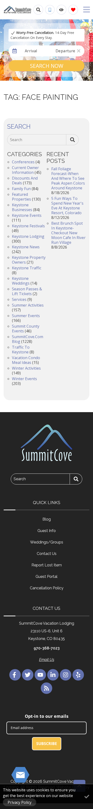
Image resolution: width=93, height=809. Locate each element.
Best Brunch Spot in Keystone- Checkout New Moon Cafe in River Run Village (68, 233)
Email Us (46, 659)
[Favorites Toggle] (73, 10)
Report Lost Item (46, 565)
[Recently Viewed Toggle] (61, 10)
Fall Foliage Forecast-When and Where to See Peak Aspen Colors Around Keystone (68, 178)
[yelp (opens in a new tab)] (78, 675)
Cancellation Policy (46, 588)
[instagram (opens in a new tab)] (65, 675)
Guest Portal (46, 576)
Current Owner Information (25, 170)
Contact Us (47, 553)
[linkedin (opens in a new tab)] (53, 675)
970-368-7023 (47, 648)
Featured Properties (21, 197)
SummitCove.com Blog (27, 339)
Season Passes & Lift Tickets (27, 291)
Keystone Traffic (26, 268)
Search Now (46, 65)
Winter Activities (26, 368)
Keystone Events (26, 215)
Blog (46, 519)
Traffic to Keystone (21, 350)
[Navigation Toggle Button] (86, 9)
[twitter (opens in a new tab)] (27, 675)
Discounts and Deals (25, 181)
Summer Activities (28, 305)
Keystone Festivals (28, 226)
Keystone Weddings (21, 281)
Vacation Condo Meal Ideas (26, 360)
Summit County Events (25, 329)
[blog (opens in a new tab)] (46, 688)
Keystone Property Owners (29, 260)
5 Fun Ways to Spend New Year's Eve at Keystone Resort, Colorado (67, 205)
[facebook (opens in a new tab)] (15, 675)
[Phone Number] (50, 10)
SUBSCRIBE (46, 743)
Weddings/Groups (46, 542)
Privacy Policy (19, 802)
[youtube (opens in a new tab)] (40, 675)
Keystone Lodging (28, 236)
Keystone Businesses (22, 207)
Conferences (23, 162)
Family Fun (21, 188)
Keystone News (26, 247)
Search (16, 139)
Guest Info (46, 530)
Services (19, 299)
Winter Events (24, 378)
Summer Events (26, 315)
